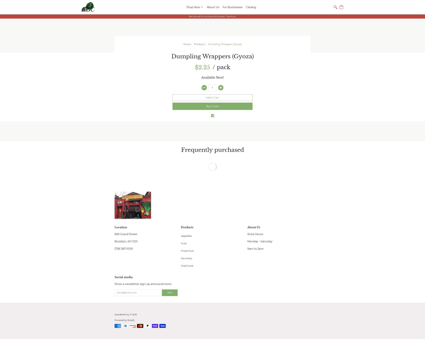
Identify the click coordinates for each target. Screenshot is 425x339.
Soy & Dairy (186, 258)
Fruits (184, 243)
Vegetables (186, 236)
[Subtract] (204, 87)
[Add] (220, 87)
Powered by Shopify (125, 320)
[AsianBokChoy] (88, 7)
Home (187, 44)
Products (199, 44)
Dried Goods (187, 266)
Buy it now (212, 106)
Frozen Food (187, 251)
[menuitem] (195, 7)
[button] (341, 7)
